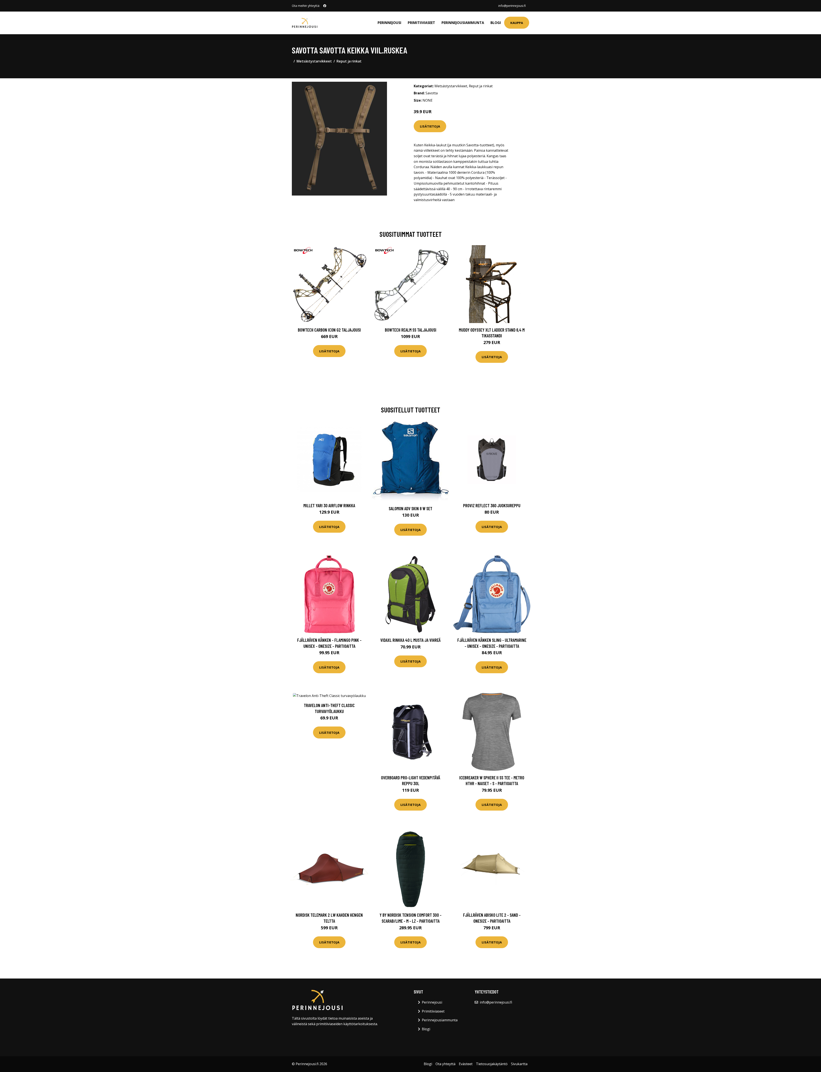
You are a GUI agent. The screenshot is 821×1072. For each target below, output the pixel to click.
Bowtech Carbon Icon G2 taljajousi (329, 329)
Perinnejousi (389, 22)
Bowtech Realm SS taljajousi (410, 329)
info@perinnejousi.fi (512, 6)
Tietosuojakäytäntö (492, 1064)
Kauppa (516, 23)
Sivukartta (519, 1064)
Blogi (495, 22)
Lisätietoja (430, 126)
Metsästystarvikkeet (314, 61)
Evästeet (466, 1064)
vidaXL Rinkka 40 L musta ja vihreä (410, 640)
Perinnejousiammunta (463, 22)
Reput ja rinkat (349, 61)
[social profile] (325, 6)
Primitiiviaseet (421, 22)
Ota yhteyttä (445, 1064)
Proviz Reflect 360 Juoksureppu (491, 505)
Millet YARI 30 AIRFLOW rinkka (329, 505)
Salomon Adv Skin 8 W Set (410, 508)
